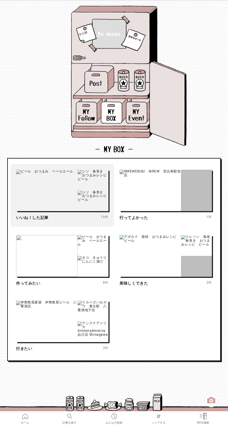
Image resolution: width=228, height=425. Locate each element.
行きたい (24, 348)
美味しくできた (134, 283)
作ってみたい (28, 283)
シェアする (158, 414)
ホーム (25, 414)
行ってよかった (134, 217)
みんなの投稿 (114, 414)
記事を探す (69, 414)
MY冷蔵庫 (203, 414)
